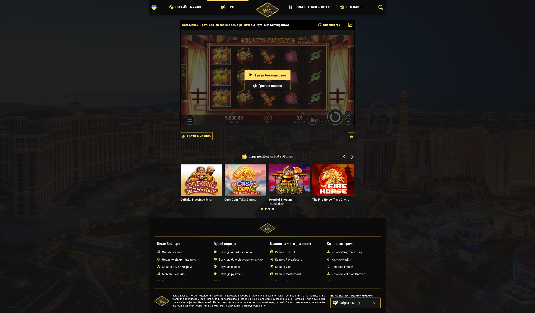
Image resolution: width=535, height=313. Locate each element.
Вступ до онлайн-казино (235, 252)
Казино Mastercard (288, 274)
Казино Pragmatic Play (347, 252)
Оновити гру (331, 25)
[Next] (352, 157)
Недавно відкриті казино (179, 259)
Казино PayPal (285, 252)
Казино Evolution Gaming (348, 274)
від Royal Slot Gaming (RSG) (270, 25)
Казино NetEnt (341, 259)
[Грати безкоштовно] (201, 180)
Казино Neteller (285, 281)
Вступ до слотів (229, 267)
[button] (351, 136)
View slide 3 (269, 209)
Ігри (230, 7)
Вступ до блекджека (232, 281)
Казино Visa (283, 267)
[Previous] (344, 157)
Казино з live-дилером (177, 267)
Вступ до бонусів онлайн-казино (241, 259)
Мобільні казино (173, 274)
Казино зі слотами (344, 281)
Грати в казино (270, 85)
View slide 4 (273, 209)
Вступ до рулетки (230, 274)
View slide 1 (262, 209)
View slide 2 (266, 209)
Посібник (354, 7)
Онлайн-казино (189, 7)
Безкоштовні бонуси (312, 7)
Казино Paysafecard (288, 259)
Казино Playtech (343, 267)
